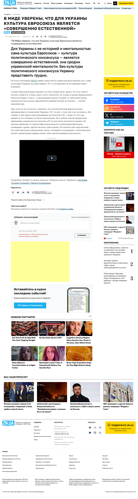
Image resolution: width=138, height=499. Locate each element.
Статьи (46, 3)
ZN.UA (34, 80)
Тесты (87, 3)
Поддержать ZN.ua (126, 3)
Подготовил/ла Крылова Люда (26, 200)
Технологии (73, 459)
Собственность (107, 468)
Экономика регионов (9, 471)
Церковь (72, 465)
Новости (37, 3)
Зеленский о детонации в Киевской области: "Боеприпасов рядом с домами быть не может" (114, 208)
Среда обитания (74, 462)
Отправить (81, 235)
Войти (109, 3)
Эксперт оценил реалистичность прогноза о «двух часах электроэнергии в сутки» (116, 264)
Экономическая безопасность (46, 465)
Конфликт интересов (43, 462)
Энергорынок (7, 465)
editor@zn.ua (66, 444)
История (105, 459)
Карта (36, 440)
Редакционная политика (42, 436)
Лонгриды (79, 3)
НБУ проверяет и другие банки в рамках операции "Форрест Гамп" (115, 230)
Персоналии (40, 468)
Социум (105, 456)
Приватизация (7, 468)
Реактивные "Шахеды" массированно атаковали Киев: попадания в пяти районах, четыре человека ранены (115, 278)
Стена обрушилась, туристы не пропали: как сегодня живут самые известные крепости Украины (116, 251)
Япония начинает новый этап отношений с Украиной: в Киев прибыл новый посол (115, 196)
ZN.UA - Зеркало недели (119, 154)
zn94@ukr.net (58, 439)
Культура (72, 468)
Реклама (37, 433)
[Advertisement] (40, 261)
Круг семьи (106, 462)
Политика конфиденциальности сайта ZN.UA (120, 492)
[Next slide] (132, 8)
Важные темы (10, 8)
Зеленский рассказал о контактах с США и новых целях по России (114, 219)
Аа (115, 3)
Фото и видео (56, 3)
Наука (71, 456)
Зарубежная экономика (44, 459)
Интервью (68, 3)
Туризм (104, 465)
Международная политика (11, 459)
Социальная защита (42, 456)
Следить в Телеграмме (31, 305)
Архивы (36, 427)
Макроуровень (7, 462)
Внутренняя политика (10, 456)
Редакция (37, 430)
